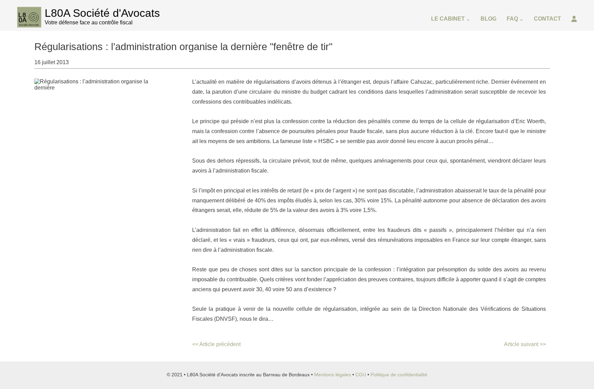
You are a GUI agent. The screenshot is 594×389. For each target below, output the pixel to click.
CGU (360, 374)
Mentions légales (332, 374)
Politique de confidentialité (399, 374)
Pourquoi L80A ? (454, 40)
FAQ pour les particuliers (540, 55)
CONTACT (547, 19)
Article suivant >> (525, 344)
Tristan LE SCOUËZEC (461, 55)
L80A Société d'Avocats (102, 13)
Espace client (554, 42)
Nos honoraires (452, 70)
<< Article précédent (216, 344)
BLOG (488, 19)
